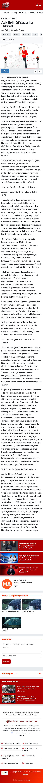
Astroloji (28, 715)
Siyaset (36, 712)
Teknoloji (21, 715)
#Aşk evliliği (6, 34)
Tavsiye (13, 19)
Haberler (4, 19)
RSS (5, 773)
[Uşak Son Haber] (5, 5)
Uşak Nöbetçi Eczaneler (12, 743)
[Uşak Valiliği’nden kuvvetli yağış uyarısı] (31, 604)
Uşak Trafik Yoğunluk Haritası (30, 749)
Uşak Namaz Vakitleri (11, 748)
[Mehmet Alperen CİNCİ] (7, 584)
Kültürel (30, 712)
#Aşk (35, 34)
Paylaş (6, 71)
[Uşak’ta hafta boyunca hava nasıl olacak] (11, 604)
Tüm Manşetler (30, 756)
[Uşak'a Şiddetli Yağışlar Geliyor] (11, 622)
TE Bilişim (27, 780)
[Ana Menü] (40, 5)
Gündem (5, 13)
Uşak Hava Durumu (31, 743)
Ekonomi (23, 13)
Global (31, 13)
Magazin (9, 715)
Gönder (6, 661)
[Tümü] (40, 674)
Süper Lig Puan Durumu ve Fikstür (10, 757)
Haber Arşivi (29, 763)
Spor (14, 715)
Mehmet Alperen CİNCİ (23, 582)
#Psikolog (26, 34)
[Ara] (37, 5)
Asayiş (14, 13)
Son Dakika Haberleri (11, 763)
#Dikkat (16, 34)
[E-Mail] (15, 587)
